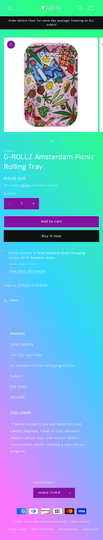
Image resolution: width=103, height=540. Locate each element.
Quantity (10, 193)
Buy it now (51, 236)
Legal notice (91, 529)
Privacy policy (17, 529)
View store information (27, 271)
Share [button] (14, 300)
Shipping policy (68, 529)
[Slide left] (40, 141)
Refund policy (81, 522)
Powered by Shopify (53, 522)
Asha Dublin (32, 522)
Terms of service (42, 529)
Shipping (25, 185)
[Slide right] (62, 141)
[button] (10, 8)
